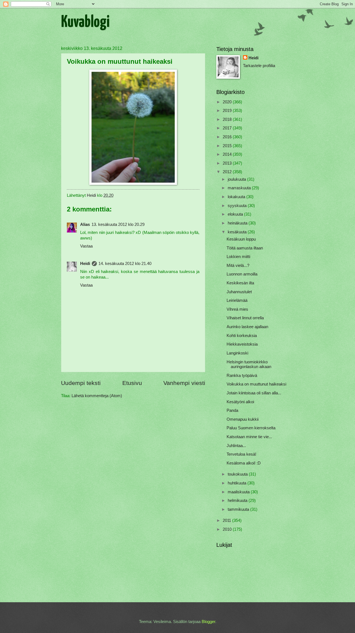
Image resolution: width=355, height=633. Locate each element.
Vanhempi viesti (184, 383)
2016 (228, 137)
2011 (227, 520)
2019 (228, 110)
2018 (228, 119)
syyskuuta (238, 205)
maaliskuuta (239, 492)
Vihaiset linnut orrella (245, 318)
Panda (232, 410)
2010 (228, 529)
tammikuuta (239, 509)
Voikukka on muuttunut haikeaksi (256, 384)
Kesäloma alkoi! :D (244, 463)
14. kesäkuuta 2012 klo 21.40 (124, 263)
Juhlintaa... (236, 445)
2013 (228, 163)
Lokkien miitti (238, 256)
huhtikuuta (237, 483)
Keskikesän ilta (240, 283)
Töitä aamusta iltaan (245, 248)
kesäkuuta (238, 232)
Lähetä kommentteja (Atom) (97, 396)
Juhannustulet (239, 292)
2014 (228, 154)
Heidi (85, 263)
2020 (228, 102)
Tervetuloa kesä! (241, 454)
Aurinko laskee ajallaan (247, 327)
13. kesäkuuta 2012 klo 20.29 (118, 224)
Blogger (208, 621)
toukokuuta (238, 474)
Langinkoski (237, 353)
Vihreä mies (237, 309)
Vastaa (86, 246)
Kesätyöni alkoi (240, 402)
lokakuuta (237, 197)
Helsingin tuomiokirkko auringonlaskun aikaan (249, 364)
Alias (85, 224)
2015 (228, 146)
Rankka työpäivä (242, 375)
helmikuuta (238, 500)
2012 (228, 172)
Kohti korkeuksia (242, 335)
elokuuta (236, 214)
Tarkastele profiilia (259, 65)
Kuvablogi (85, 22)
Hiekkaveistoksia (242, 344)
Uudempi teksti (81, 383)
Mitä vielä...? (238, 265)
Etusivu (132, 383)
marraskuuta (240, 188)
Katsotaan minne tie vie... (249, 437)
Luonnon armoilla (242, 274)
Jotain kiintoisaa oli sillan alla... (254, 393)
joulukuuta (237, 179)
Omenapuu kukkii (242, 419)
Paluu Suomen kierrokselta (251, 428)
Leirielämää (237, 300)
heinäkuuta (238, 223)
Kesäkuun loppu (241, 239)
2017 (228, 128)
